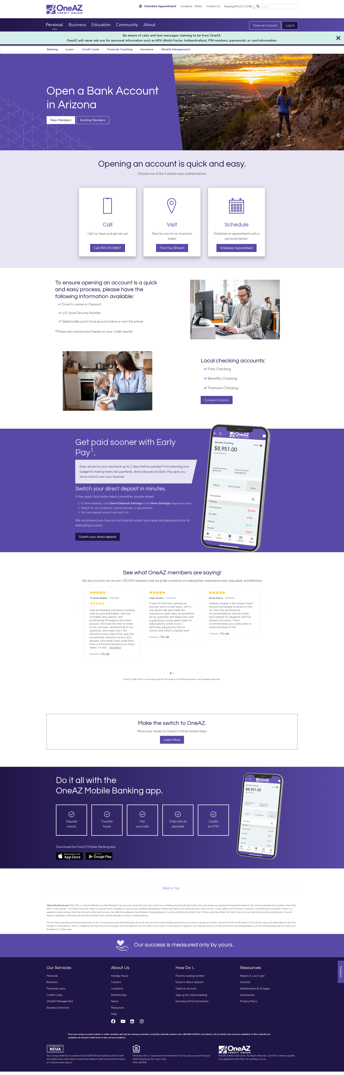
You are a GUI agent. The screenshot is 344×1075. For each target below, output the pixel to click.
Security (245, 982)
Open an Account (265, 25)
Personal (54, 25)
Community (127, 25)
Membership (118, 995)
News (114, 1001)
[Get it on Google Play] (99, 856)
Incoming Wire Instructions (192, 1001)
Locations (186, 6)
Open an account (186, 989)
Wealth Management (175, 49)
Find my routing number (190, 976)
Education (101, 25)
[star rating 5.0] (112, 592)
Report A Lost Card (252, 976)
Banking (52, 49)
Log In (290, 25)
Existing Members (92, 120)
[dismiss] (338, 38)
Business (77, 25)
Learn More (172, 740)
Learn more (160, 1059)
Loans (70, 49)
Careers (116, 982)
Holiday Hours (119, 976)
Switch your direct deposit (97, 537)
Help (114, 1014)
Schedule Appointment (236, 248)
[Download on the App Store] (69, 856)
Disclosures (247, 995)
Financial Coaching (119, 49)
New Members (60, 120)
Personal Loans (56, 989)
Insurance (146, 49)
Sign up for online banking (191, 995)
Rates (198, 6)
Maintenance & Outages (255, 989)
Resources (117, 1008)
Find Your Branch (172, 248)
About (149, 25)
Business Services (58, 1008)
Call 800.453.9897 (107, 248)
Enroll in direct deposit (189, 982)
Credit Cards (90, 49)
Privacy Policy (248, 1001)
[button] (77, 608)
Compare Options (216, 400)
